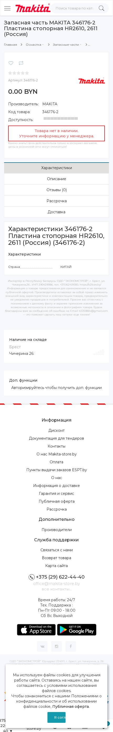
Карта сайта (56, 565)
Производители (57, 529)
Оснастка (33, 44)
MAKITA (49, 104)
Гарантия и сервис (56, 493)
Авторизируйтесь (27, 387)
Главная (10, 44)
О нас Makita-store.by (57, 454)
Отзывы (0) (57, 190)
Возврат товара (56, 558)
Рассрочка (57, 201)
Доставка (56, 212)
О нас (56, 477)
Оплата (56, 462)
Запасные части (66, 44)
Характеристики (56, 167)
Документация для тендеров (56, 438)
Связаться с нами (56, 550)
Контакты (56, 446)
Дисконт (56, 430)
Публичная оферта (57, 501)
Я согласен (59, 717)
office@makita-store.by (56, 583)
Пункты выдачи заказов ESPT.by (56, 470)
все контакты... (57, 588)
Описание (56, 178)
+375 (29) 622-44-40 (60, 577)
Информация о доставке (56, 485)
